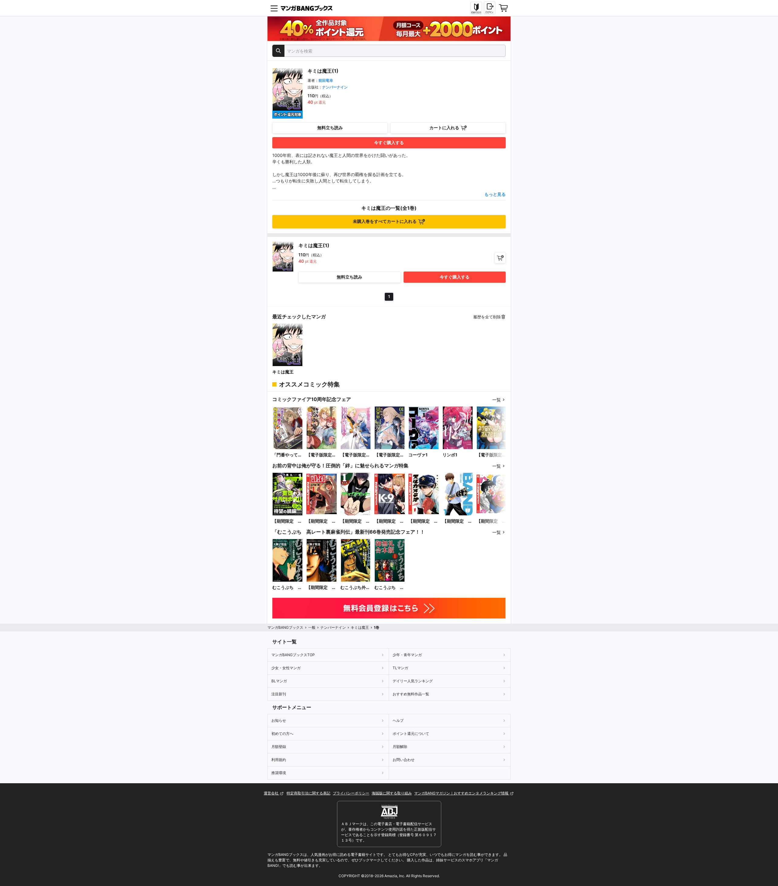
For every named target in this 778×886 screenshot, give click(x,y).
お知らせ (278, 720)
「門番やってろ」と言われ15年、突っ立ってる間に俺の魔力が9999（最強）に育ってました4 (287, 455)
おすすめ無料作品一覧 (411, 694)
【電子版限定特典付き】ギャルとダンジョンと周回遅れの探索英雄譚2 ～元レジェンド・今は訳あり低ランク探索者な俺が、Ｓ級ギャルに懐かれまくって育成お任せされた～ (321, 455)
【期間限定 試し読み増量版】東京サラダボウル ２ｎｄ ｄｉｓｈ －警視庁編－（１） (287, 521)
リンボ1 (449, 454)
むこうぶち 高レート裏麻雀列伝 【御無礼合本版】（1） (389, 587)
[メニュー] (274, 8)
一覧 (496, 399)
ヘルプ (398, 720)
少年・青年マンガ (407, 654)
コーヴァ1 (418, 454)
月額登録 (278, 746)
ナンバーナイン (335, 87)
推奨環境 (278, 772)
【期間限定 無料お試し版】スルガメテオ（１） (423, 521)
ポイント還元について (411, 733)
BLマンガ (279, 681)
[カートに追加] (500, 257)
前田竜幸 (325, 80)
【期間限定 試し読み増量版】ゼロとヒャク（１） (321, 521)
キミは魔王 (283, 371)
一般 (311, 627)
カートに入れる (444, 127)
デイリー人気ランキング (413, 681)
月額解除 (400, 746)
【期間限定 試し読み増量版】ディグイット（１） (355, 521)
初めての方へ (282, 733)
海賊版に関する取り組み (392, 793)
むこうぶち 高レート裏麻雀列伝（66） (287, 587)
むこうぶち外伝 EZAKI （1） (355, 587)
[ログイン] (490, 8)
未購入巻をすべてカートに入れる (385, 221)
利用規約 (278, 759)
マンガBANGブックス (285, 627)
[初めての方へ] (476, 8)
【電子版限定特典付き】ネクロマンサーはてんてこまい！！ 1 (491, 455)
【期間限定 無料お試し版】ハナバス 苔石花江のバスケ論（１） (491, 521)
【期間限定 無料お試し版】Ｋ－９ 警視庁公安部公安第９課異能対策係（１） (389, 521)
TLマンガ (400, 668)
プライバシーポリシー (351, 793)
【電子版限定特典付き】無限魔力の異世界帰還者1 (389, 455)
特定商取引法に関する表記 (308, 793)
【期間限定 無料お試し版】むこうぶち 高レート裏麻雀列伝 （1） (321, 587)
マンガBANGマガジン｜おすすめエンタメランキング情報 (461, 793)
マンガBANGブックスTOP (293, 654)
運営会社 (271, 793)
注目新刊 (278, 694)
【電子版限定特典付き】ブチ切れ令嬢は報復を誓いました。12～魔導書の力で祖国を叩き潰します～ (355, 455)
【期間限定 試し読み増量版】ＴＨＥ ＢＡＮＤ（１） (457, 521)
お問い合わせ (404, 759)
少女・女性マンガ (286, 668)
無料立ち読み (330, 127)
